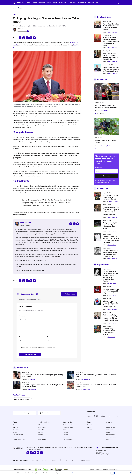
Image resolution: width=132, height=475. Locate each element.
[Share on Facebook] (20, 37)
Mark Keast (111, 337)
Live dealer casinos (68, 439)
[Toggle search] (117, 2)
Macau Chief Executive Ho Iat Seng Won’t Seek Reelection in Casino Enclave (111, 26)
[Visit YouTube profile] (34, 452)
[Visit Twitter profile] (27, 452)
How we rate (16, 437)
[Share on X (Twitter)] (30, 37)
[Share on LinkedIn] (27, 37)
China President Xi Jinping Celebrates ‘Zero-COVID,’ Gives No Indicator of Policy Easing (111, 41)
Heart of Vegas (42, 439)
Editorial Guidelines (18, 434)
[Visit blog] (41, 452)
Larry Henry (104, 110)
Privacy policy (109, 429)
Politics (20, 8)
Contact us (15, 424)
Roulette (65, 432)
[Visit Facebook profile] (31, 452)
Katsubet (40, 434)
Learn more (76, 473)
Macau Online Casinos (22, 400)
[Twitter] (70, 223)
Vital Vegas (90, 2)
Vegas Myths (62, 2)
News (29, 2)
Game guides (67, 422)
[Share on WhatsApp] (23, 37)
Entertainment (82, 2)
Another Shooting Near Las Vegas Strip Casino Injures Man (106, 106)
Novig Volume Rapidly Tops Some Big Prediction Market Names (110, 225)
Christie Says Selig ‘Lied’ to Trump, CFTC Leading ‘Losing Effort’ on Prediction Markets (111, 317)
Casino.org (105, 469)
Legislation (42, 2)
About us (16, 422)
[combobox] (24, 413)
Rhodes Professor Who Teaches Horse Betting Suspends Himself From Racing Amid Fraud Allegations (111, 211)
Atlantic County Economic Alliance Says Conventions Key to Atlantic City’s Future (111, 304)
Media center (109, 439)
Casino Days (41, 429)
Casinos (89, 427)
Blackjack (65, 434)
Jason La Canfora (113, 201)
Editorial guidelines (111, 437)
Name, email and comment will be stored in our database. (38, 348)
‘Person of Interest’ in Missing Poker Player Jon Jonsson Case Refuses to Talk (110, 253)
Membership (16, 429)
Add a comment (69, 294)
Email (49, 337)
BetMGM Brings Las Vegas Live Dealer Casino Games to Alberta (109, 331)
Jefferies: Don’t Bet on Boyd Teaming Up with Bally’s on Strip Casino (111, 291)
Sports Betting (72, 2)
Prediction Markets (51, 2)
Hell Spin (40, 432)
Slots (64, 429)
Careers (15, 432)
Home (107, 424)
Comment (22, 316)
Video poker (66, 437)
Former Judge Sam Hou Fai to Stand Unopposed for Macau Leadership (111, 69)
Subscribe (106, 176)
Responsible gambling (19, 439)
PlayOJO (40, 437)
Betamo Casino (42, 427)
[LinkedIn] (74, 223)
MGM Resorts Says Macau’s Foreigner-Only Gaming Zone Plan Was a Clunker (111, 56)
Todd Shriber (112, 231)
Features (89, 429)
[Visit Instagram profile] (38, 452)
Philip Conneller (22, 31)
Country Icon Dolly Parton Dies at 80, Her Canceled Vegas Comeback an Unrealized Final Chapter (110, 276)
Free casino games (68, 427)
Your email (98, 167)
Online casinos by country (112, 442)
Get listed (15, 427)
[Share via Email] (34, 37)
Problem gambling (110, 434)
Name (21, 337)
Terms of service (110, 427)
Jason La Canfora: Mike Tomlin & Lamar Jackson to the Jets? (111, 197)
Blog (96, 2)
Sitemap (108, 432)
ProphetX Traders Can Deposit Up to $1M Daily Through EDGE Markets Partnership (111, 239)
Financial (34, 2)
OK (113, 473)
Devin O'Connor (112, 32)
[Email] (77, 223)
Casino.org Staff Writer (107, 145)
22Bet (39, 424)
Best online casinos (68, 424)
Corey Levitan (112, 283)
